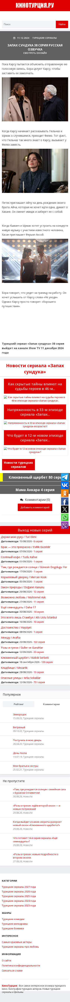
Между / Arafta (10, 637)
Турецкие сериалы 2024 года (19, 900)
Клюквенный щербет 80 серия (36, 477)
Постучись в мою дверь (27, 740)
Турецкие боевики (13, 928)
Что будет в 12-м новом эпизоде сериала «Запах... (35, 437)
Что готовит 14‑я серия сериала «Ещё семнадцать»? (35, 839)
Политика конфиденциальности (21, 965)
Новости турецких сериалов (18, 465)
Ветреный (19, 727)
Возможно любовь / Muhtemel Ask (23, 597)
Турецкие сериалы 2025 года (19, 896)
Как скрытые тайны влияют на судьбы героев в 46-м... (35, 386)
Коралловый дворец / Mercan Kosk (23, 577)
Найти (62, 24)
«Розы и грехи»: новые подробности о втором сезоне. (35, 856)
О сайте (6, 960)
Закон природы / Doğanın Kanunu (22, 587)
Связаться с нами (12, 970)
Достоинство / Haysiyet (16, 627)
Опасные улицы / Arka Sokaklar (21, 678)
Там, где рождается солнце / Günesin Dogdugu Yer (34, 567)
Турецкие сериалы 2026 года (19, 891)
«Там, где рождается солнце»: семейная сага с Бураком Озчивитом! (39, 791)
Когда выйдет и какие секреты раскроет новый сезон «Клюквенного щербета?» (37, 823)
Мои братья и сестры (25, 766)
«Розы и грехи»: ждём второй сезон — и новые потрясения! (36, 807)
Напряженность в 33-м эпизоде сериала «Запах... (35, 412)
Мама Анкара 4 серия (35, 489)
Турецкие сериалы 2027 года (19, 886)
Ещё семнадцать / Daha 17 (18, 607)
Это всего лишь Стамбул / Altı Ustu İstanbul (29, 617)
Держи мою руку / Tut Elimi (18, 537)
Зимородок (20, 714)
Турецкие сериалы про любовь (20, 946)
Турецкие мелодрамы (15, 923)
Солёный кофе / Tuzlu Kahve (19, 557)
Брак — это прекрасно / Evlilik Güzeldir (25, 547)
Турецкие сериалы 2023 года (19, 905)
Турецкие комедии (13, 919)
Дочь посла (20, 753)
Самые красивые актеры (17, 942)
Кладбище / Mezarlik (14, 667)
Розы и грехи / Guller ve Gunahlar (22, 647)
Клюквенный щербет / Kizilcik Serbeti (25, 657)
